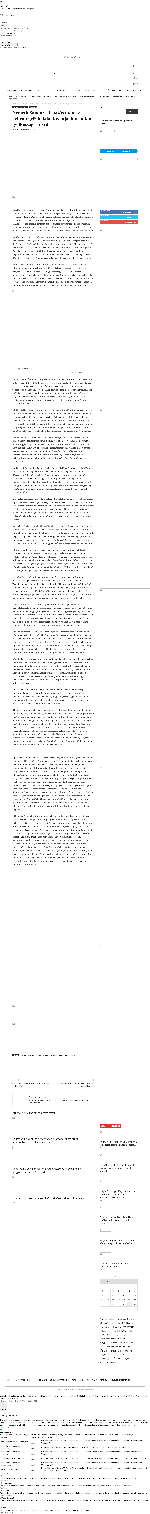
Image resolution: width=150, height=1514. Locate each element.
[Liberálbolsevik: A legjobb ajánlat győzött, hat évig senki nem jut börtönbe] (119, 1158)
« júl (117, 1312)
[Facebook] (133, 66)
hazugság (112, 1331)
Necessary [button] (4, 1427)
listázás (53, 1055)
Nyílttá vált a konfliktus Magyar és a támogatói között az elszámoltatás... (118, 1143)
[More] (52, 134)
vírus (119, 1363)
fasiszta (118, 1327)
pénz (109, 1355)
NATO (133, 1343)
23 (135, 1300)
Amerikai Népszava (22, 129)
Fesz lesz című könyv (82, 540)
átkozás (23, 1055)
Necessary (6, 1430)
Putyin (103, 1354)
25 (108, 1304)
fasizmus (128, 1327)
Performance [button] (5, 1481)
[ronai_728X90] (53, 201)
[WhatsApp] (31, 134)
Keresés (103, 107)
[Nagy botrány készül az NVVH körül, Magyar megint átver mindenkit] (119, 1233)
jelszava (3, 22)
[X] (133, 73)
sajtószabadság (126, 1355)
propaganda (126, 1351)
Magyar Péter (124, 1343)
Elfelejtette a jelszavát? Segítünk (14, 28)
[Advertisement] (53, 885)
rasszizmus (116, 1355)
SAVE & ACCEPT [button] (7, 1513)
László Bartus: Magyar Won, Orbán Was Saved (118, 96)
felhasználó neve (7, 15)
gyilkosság (31, 1055)
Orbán (104, 1350)
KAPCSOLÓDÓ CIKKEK (23, 1113)
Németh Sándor (63, 1055)
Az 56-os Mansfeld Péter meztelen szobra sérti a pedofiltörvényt (75, 1084)
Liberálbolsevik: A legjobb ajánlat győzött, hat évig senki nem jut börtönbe (117, 1168)
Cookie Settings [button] (7, 1401)
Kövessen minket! (129, 212)
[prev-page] (13, 1203)
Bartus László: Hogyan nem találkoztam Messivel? (74, 96)
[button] (54, 73)
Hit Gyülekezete (43, 1055)
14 (124, 1295)
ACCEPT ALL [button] (32, 1401)
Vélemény (113, 1363)
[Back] (1, 3)
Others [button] (3, 1505)
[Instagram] (133, 70)
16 (135, 1295)
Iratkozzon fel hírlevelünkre (118, 151)
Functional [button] (4, 1473)
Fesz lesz (24, 104)
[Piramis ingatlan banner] (53, 1011)
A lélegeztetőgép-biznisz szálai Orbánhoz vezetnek (115, 1265)
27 (119, 1304)
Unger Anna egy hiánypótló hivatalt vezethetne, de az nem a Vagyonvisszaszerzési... (118, 1194)
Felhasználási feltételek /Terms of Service (18, 30)
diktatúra (127, 1323)
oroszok (115, 1351)
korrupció (115, 1338)
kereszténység (105, 1339)
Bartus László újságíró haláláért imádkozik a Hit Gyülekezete (30, 1084)
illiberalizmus (111, 1335)
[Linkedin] (36, 134)
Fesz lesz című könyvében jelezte (43, 526)
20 (119, 1300)
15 (129, 1295)
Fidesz (103, 1331)
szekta (73, 1055)
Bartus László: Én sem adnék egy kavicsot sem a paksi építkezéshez (30, 97)
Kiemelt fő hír (23, 107)
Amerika (103, 1319)
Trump (117, 1358)
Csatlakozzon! (130, 217)
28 (124, 1304)
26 (113, 1304)
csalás (106, 1323)
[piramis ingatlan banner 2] (53, 327)
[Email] (41, 134)
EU (112, 1327)
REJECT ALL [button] (20, 1401)
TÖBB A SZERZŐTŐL (45, 1113)
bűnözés (130, 1319)
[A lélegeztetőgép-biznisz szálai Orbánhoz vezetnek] (119, 1256)
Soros (134, 1355)
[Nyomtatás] (47, 134)
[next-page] (15, 1203)
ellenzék (104, 1327)
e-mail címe (5, 42)
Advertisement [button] (6, 1495)
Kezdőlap (15, 104)
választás (104, 1362)
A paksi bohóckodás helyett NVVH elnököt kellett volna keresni (49, 1198)
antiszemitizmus (115, 1319)
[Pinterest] (25, 134)
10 (102, 1295)
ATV (124, 1319)
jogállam (120, 1335)
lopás (122, 1338)
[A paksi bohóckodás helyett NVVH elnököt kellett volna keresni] (53, 1185)
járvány (127, 1335)
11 (108, 1295)
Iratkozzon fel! (130, 222)
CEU (101, 1323)
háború (102, 1335)
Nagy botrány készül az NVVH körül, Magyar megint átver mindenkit (118, 1242)
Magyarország (33, 107)
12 (113, 1295)
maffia (129, 1339)
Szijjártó (109, 1359)
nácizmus (110, 1347)
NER (102, 1346)
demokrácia (115, 1323)
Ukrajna (126, 1359)
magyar (103, 1342)
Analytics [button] (3, 1488)
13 (119, 1295)
